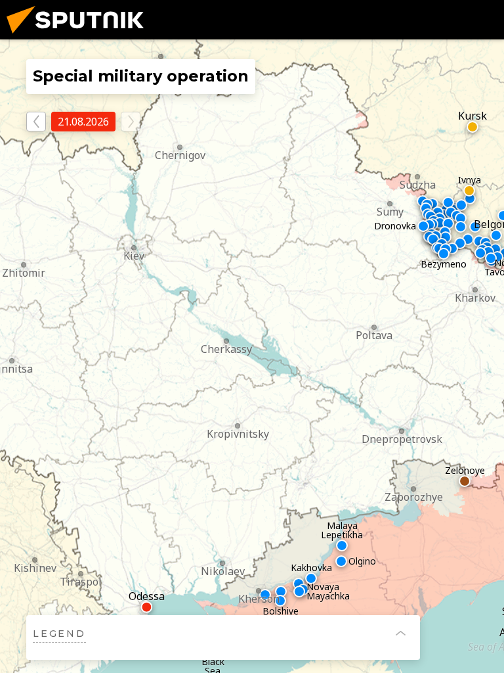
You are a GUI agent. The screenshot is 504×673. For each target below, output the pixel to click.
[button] (12, 361)
